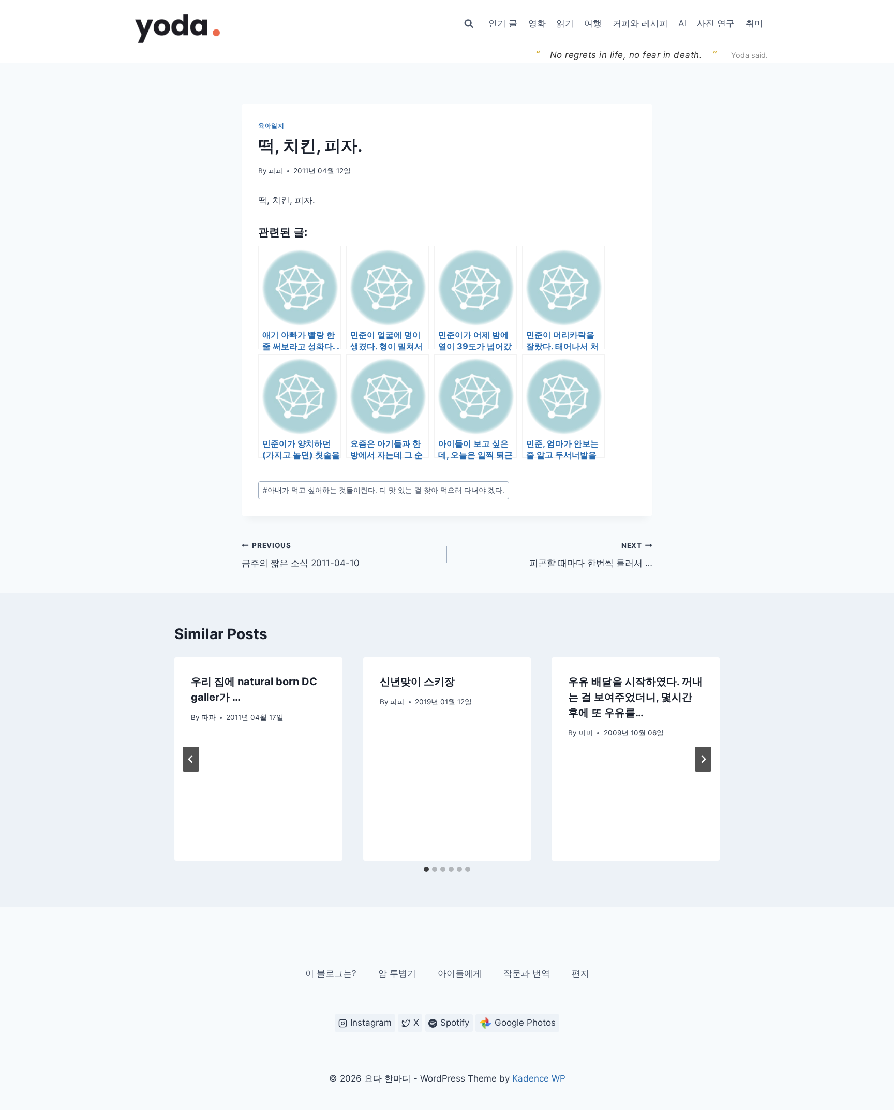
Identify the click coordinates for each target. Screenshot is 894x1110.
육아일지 (271, 125)
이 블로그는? (330, 973)
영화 (537, 23)
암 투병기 (397, 973)
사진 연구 (716, 23)
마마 (586, 733)
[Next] (703, 759)
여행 (593, 23)
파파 (276, 171)
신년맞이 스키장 (417, 681)
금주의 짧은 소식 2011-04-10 (301, 555)
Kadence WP (538, 1078)
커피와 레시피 (640, 23)
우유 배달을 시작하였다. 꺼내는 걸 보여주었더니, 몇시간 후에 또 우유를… (635, 697)
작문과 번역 (526, 973)
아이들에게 (460, 973)
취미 (754, 23)
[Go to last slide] (191, 759)
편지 (580, 973)
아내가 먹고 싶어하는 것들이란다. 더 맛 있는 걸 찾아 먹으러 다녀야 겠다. (383, 490)
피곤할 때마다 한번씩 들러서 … (590, 555)
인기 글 (502, 23)
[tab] (426, 869)
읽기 (565, 23)
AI (682, 23)
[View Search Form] (468, 23)
